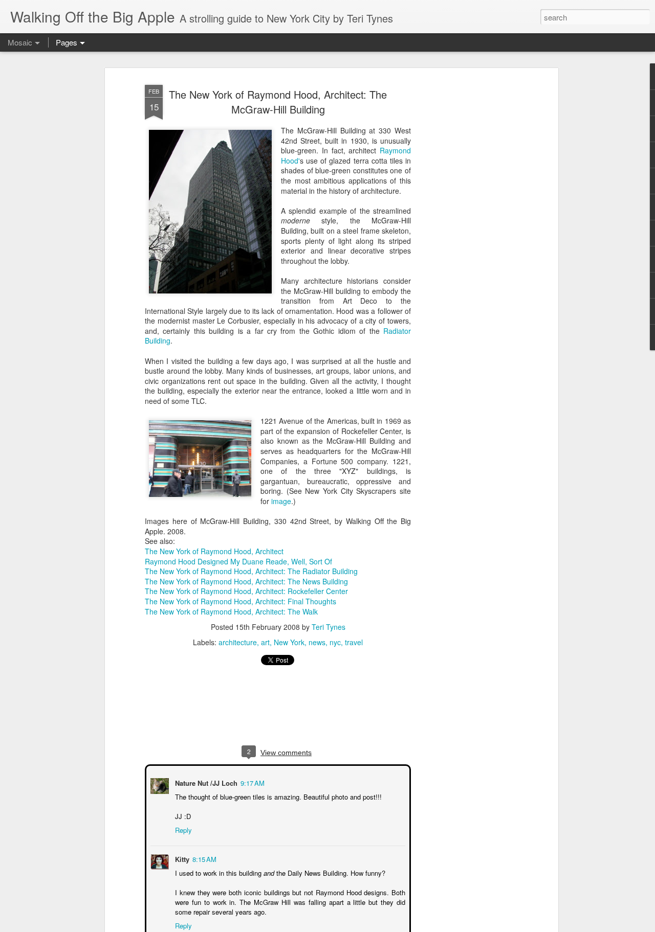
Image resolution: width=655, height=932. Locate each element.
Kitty (181, 858)
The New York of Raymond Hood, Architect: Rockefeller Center (246, 591)
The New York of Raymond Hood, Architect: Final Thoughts (240, 601)
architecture (238, 642)
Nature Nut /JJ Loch (205, 782)
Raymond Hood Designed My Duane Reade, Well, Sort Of (238, 561)
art (265, 642)
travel (354, 642)
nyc (335, 642)
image (280, 501)
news (317, 642)
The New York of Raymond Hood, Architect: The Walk (231, 611)
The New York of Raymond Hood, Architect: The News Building (246, 581)
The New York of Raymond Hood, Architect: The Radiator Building (251, 571)
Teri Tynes (328, 627)
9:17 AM (251, 782)
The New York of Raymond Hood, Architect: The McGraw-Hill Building (278, 102)
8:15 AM (203, 858)
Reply (182, 829)
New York (289, 642)
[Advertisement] (467, 240)
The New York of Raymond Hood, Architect (214, 551)
